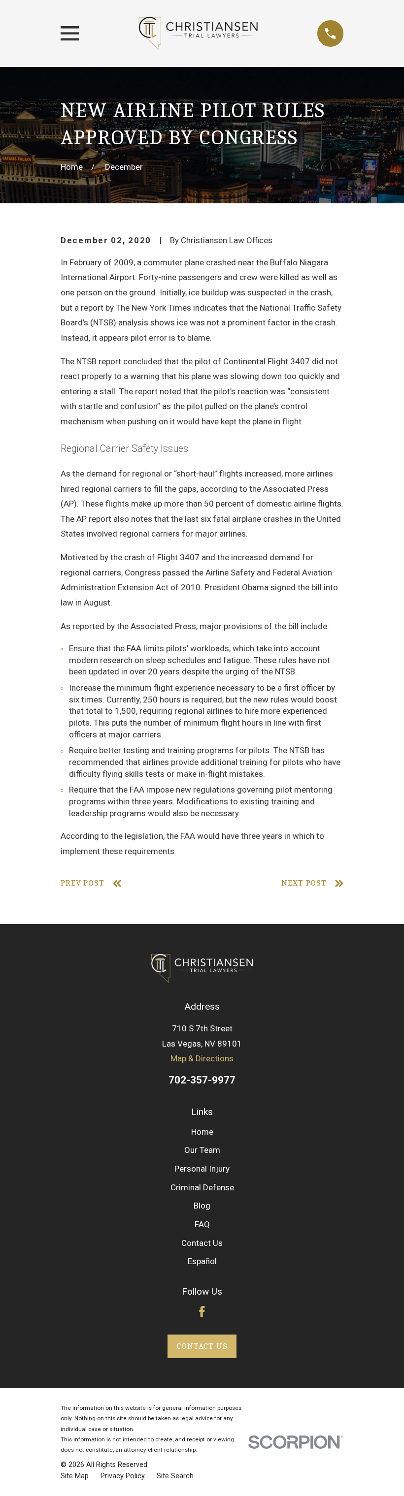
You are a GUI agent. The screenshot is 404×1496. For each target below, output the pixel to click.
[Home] (197, 33)
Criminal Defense (202, 1187)
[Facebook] (202, 1312)
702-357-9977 (202, 1080)
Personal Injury (202, 1169)
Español (202, 1261)
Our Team (202, 1150)
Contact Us (202, 1243)
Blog (202, 1205)
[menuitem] (75, 1476)
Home (202, 1132)
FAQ (202, 1224)
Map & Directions (202, 1058)
